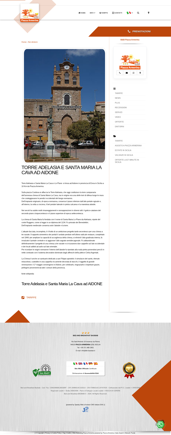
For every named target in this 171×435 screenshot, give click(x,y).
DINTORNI (119, 127)
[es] (95, 363)
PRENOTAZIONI (140, 31)
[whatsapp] (160, 424)
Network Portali (130, 433)
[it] (75, 363)
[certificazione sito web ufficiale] (129, 370)
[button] (129, 13)
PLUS (117, 103)
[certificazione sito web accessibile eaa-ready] (41, 370)
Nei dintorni (33, 42)
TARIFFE (104, 13)
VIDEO (118, 117)
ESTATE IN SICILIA (123, 150)
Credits (68, 433)
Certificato (86, 368)
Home (24, 42)
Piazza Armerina (108, 433)
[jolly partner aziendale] (85, 410)
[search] (138, 13)
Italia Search (119, 433)
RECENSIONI (121, 108)
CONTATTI (118, 13)
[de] (90, 363)
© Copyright (40, 433)
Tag (64, 433)
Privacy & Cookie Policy (53, 433)
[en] (80, 363)
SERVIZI (118, 112)
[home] (35, 13)
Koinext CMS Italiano (92, 405)
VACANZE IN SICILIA (124, 155)
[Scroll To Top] (167, 432)
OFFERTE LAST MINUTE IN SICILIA (127, 161)
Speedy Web (79, 405)
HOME (83, 13)
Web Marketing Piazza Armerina (83, 433)
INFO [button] (92, 13)
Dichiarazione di (85, 373)
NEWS (118, 98)
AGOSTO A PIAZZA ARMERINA (128, 146)
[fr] (85, 363)
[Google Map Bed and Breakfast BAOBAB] (149, 13)
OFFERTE (119, 122)
